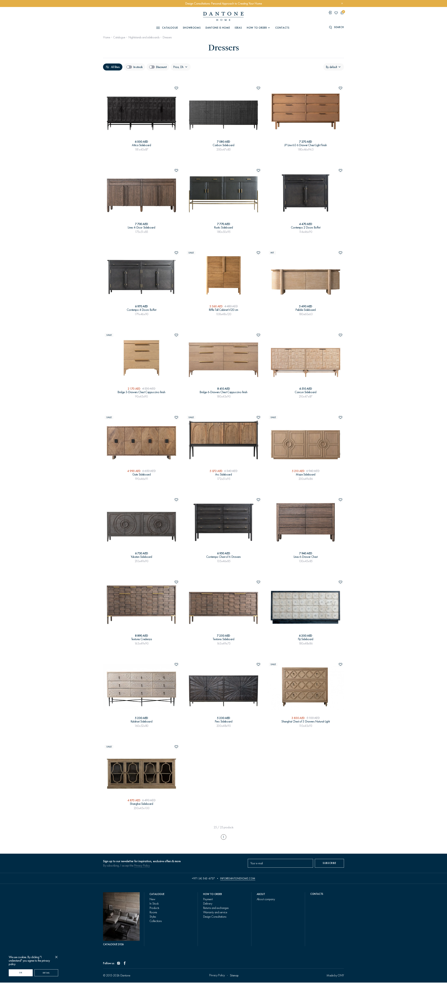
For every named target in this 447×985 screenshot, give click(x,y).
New (152, 899)
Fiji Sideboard (305, 639)
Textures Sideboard (223, 639)
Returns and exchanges (216, 908)
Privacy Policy (142, 865)
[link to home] (223, 16)
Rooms (153, 912)
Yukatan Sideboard (141, 557)
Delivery (207, 903)
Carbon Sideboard (223, 145)
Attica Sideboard (141, 145)
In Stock (154, 903)
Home (106, 37)
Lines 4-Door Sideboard (141, 227)
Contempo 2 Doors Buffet (305, 227)
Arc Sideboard (223, 474)
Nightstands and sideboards (144, 37)
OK (20, 972)
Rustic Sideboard (223, 227)
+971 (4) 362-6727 (203, 878)
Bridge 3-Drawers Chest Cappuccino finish (141, 392)
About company (266, 899)
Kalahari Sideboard (141, 721)
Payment (207, 899)
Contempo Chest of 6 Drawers (223, 557)
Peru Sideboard (223, 721)
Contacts (282, 27)
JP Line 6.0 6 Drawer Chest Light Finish (305, 145)
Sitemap (234, 975)
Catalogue (119, 37)
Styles (152, 916)
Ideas (238, 27)
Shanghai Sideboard (141, 804)
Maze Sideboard (305, 474)
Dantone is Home (218, 27)
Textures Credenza (141, 639)
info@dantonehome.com (237, 878)
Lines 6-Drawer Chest (306, 557)
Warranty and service (215, 912)
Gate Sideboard (141, 474)
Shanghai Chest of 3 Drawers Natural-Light (305, 721)
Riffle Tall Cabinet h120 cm (223, 310)
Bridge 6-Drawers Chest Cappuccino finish (223, 392)
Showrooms (192, 27)
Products (154, 908)
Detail (46, 973)
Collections (155, 921)
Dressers (167, 37)
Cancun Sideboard (305, 392)
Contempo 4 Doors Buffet (141, 310)
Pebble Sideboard (305, 310)
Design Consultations (214, 916)
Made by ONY (335, 975)
